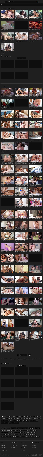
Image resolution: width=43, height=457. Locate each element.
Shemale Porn (24, 445)
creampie (19, 416)
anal (27, 416)
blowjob (27, 420)
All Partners (34, 447)
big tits (3, 420)
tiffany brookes (27, 430)
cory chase (22, 434)
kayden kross (21, 432)
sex (7, 422)
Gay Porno (23, 447)
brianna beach (4, 434)
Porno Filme (34, 445)
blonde (20, 420)
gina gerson (4, 436)
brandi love (10, 434)
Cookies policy (3, 448)
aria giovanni (13, 428)
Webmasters (13, 448)
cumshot (7, 420)
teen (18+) (14, 416)
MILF (21, 418)
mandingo (20, 436)
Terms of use (3, 445)
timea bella (21, 430)
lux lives (26, 428)
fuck (7, 418)
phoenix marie (32, 432)
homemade (16, 420)
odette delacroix (5, 432)
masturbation (25, 418)
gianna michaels (27, 436)
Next (29, 355)
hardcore (3, 422)
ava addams (9, 436)
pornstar (24, 416)
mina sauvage (9, 430)
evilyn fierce (34, 430)
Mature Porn (24, 448)
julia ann (33, 434)
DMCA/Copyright (4, 450)
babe (10, 422)
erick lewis (4, 430)
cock (37, 420)
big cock (31, 416)
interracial (39, 416)
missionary (36, 418)
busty (10, 416)
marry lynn (16, 430)
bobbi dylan (37, 428)
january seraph (20, 428)
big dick (30, 418)
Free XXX (23, 450)
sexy (40, 418)
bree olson (27, 432)
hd (35, 416)
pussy (11, 420)
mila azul (37, 436)
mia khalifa (15, 436)
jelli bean (11, 432)
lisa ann (15, 432)
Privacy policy (3, 447)
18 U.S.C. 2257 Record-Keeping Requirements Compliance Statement (31, 455)
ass (24, 420)
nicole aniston (28, 434)
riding (17, 418)
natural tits (32, 420)
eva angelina (16, 434)
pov (14, 418)
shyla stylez (31, 428)
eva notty (33, 436)
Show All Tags (15, 422)
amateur (10, 418)
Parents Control (14, 445)
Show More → (21, 58)
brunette (3, 418)
